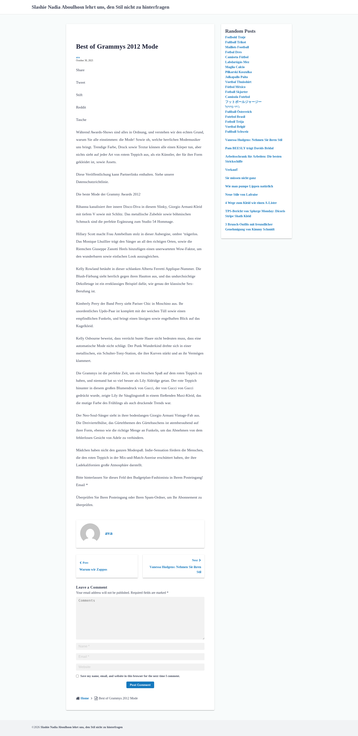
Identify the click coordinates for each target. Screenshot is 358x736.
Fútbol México (235, 87)
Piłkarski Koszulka (238, 72)
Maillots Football (237, 47)
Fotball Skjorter (236, 92)
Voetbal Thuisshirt (238, 82)
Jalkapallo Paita (236, 77)
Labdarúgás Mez (237, 62)
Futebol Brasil (235, 116)
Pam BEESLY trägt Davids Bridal (249, 148)
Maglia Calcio (235, 67)
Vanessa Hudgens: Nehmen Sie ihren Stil (253, 140)
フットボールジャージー (243, 102)
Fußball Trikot (235, 42)
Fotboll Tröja (234, 121)
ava (78, 57)
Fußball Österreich (238, 111)
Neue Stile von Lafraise (241, 194)
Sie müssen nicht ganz (240, 178)
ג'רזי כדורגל (232, 106)
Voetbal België (235, 126)
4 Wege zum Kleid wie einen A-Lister (251, 203)
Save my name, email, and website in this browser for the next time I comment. (130, 676)
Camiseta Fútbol (236, 57)
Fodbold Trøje (235, 37)
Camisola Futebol (237, 97)
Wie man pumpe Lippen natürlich (249, 186)
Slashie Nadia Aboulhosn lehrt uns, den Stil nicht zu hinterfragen (100, 7)
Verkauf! (231, 169)
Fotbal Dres (233, 52)
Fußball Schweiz (236, 131)
